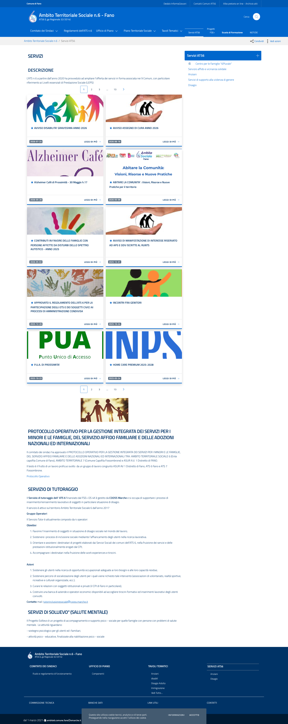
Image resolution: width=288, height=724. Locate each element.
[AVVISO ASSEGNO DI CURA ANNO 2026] (144, 108)
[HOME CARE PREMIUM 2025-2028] (144, 345)
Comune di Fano (34, 3)
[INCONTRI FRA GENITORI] (144, 283)
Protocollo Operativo (38, 476)
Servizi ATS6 (215, 666)
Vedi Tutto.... (157, 693)
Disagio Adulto (158, 683)
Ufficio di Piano (99, 666)
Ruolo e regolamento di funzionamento (52, 673)
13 (115, 89)
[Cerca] (256, 16)
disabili (154, 678)
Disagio (214, 679)
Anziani (155, 673)
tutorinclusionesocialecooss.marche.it (65, 602)
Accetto (194, 715)
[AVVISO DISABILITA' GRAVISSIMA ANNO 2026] (65, 108)
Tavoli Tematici (158, 666)
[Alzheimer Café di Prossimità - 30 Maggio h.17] (65, 162)
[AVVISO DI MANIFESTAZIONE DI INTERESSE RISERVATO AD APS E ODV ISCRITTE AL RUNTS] (144, 221)
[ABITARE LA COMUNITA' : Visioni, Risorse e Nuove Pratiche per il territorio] (144, 162)
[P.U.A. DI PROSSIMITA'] (65, 345)
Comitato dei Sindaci (43, 666)
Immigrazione (158, 688)
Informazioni (176, 715)
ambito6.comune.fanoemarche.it (64, 720)
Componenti (98, 673)
